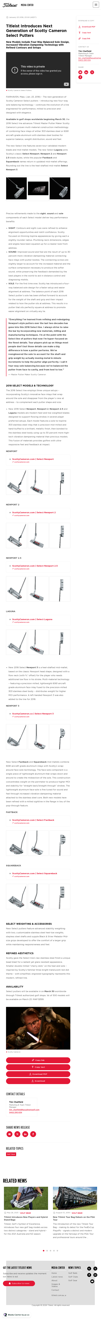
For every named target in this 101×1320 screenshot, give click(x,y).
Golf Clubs (73, 1277)
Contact (55, 1290)
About (54, 1280)
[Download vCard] (33, 1102)
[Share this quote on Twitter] (75, 344)
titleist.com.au (57, 1295)
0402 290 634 (15, 1112)
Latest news (57, 1277)
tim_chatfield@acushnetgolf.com (24, 1110)
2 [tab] (47, 1250)
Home (54, 1273)
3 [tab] (50, 1250)
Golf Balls (72, 1273)
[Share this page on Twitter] (17, 1134)
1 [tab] (43, 1250)
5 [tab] (57, 1250)
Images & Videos (55, 1285)
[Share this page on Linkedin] (25, 1134)
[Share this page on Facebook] (33, 1134)
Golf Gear (11, 1154)
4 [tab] (54, 1250)
